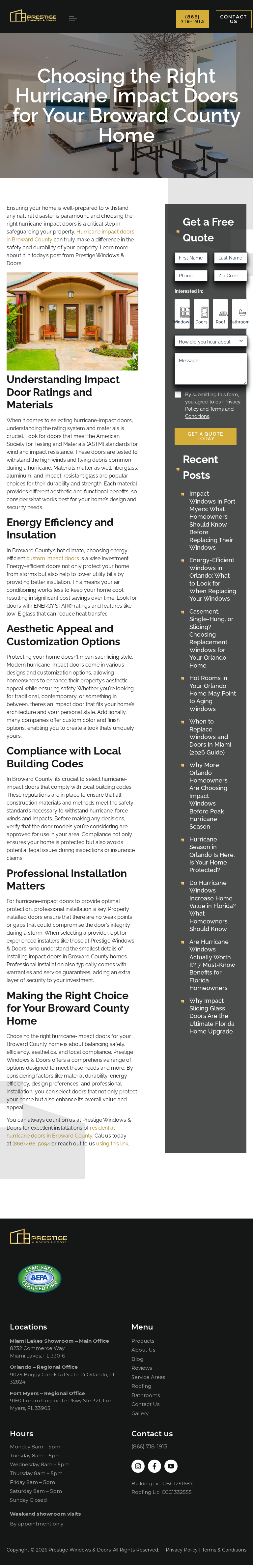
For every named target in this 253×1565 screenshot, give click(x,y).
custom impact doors (52, 558)
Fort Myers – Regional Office (47, 1393)
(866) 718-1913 (149, 1446)
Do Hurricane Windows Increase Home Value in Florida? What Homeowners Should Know (212, 905)
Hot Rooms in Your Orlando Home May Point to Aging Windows (212, 693)
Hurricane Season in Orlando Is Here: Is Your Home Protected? (212, 855)
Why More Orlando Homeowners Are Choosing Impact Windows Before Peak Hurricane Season (208, 795)
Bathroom (239, 321)
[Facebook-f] (154, 1466)
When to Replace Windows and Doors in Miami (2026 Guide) (210, 737)
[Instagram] (138, 1466)
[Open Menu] (72, 18)
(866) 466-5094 (31, 1143)
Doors (201, 321)
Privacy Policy (182, 1550)
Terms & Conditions (224, 1550)
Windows (182, 321)
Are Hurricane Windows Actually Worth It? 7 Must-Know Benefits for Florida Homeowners (212, 964)
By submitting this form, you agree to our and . (212, 405)
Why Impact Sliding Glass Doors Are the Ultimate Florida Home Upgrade (212, 1016)
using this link (112, 1143)
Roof (220, 321)
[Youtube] (171, 1466)
